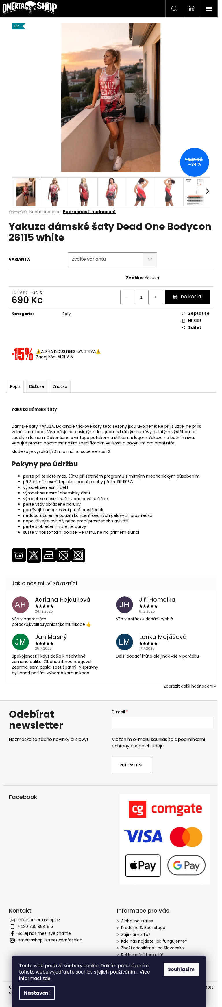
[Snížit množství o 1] (127, 297)
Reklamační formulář (142, 955)
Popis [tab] (15, 386)
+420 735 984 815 (35, 926)
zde (46, 978)
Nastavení (37, 993)
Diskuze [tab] (36, 386)
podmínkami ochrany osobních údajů (158, 742)
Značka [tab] (60, 386)
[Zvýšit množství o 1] (155, 297)
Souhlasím (181, 969)
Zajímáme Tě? (136, 934)
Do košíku (192, 297)
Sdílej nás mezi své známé (44, 933)
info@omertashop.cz (39, 920)
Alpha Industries (137, 921)
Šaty (66, 314)
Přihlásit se (131, 765)
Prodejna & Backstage (143, 927)
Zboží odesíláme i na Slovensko (152, 948)
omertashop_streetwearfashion (50, 940)
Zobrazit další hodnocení (188, 686)
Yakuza (152, 278)
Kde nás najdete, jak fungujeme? (154, 941)
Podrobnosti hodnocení (89, 212)
